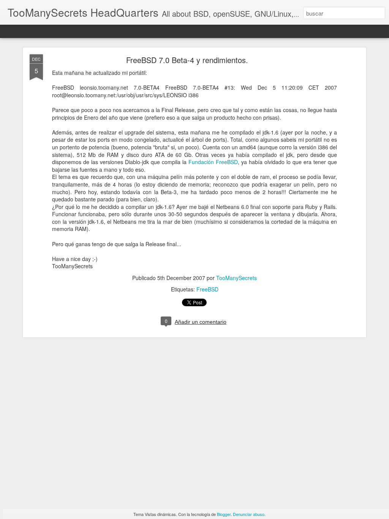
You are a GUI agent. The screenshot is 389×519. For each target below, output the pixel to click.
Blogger (224, 514)
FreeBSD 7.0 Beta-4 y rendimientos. (187, 59)
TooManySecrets (236, 278)
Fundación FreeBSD (213, 162)
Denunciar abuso (248, 514)
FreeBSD (207, 289)
